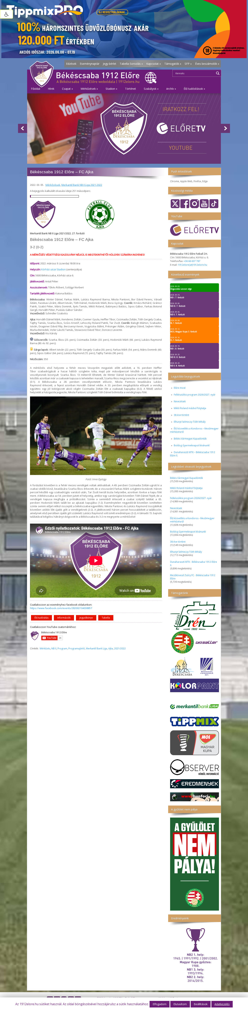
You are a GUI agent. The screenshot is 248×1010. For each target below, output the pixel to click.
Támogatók (172, 63)
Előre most (179, 388)
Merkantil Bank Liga (96, 648)
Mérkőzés (45, 648)
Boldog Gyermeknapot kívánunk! (192, 445)
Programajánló (76, 648)
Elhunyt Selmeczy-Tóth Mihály (190, 421)
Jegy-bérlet (109, 63)
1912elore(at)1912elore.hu (192, 264)
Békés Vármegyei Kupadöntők (190, 438)
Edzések (71, 63)
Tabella (106, 617)
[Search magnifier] (217, 73)
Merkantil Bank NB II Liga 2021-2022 (81, 185)
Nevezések (180, 401)
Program (62, 648)
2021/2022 (120, 648)
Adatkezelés (222, 1004)
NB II (53, 648)
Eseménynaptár (89, 63)
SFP (188, 63)
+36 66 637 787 (192, 261)
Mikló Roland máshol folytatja (190, 408)
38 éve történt (181, 415)
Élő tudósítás (41, 617)
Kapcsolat (153, 63)
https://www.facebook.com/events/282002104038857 (61, 608)
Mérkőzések (53, 185)
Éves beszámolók (207, 63)
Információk (64, 617)
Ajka (110, 648)
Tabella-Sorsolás (131, 63)
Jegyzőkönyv (86, 617)
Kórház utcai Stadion (53, 269)
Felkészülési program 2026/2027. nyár (194, 394)
